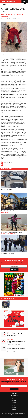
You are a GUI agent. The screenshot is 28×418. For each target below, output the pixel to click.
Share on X (6, 164)
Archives (14, 398)
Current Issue (14, 393)
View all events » (14, 356)
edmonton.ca (7, 66)
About (14, 404)
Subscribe (14, 269)
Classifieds (14, 400)
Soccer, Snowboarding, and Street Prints (11, 232)
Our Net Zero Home (6, 189)
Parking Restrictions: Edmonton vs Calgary (16, 341)
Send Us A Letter (7, 165)
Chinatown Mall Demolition (8, 211)
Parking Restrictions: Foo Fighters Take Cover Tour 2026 (16, 349)
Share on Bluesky (7, 162)
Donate (14, 409)
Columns (14, 397)
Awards (14, 407)
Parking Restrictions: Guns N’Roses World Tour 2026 (16, 334)
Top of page (14, 414)
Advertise (14, 411)
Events (14, 402)
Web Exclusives (14, 395)
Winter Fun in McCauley (7, 253)
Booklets (14, 405)
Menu (5, 4)
